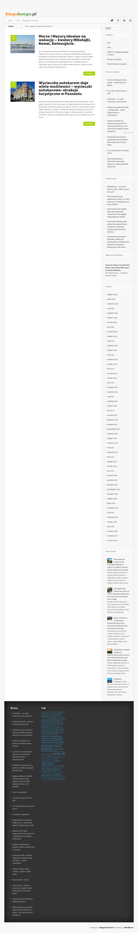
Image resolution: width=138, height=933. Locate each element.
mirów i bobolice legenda (52, 732)
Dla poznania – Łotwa (20, 880)
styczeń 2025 (112, 332)
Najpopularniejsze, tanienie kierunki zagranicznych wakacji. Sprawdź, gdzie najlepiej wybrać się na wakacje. (22, 781)
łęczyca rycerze (58, 779)
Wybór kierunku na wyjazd (117, 64)
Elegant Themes (107, 928)
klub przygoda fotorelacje (50, 726)
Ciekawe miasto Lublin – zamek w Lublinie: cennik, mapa (21, 871)
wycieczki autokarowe (47, 755)
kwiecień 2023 (112, 359)
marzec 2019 (112, 466)
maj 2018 (110, 513)
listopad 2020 (112, 424)
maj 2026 (110, 308)
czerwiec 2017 (112, 536)
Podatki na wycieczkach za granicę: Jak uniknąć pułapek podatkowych (22, 767)
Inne (108, 43)
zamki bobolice (52, 777)
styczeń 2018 (112, 531)
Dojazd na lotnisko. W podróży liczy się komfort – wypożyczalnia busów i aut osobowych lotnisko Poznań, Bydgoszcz (118, 126)
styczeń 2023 (112, 373)
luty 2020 (110, 457)
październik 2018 (113, 489)
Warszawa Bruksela (49, 751)
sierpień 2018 (112, 499)
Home (10, 20)
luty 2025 (110, 327)
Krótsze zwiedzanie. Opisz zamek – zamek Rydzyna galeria (117, 82)
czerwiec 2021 (112, 392)
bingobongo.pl (52, 48)
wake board (58, 749)
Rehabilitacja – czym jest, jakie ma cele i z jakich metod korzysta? (118, 189)
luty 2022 (110, 383)
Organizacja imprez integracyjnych (52, 737)
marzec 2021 (112, 406)
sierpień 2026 (112, 295)
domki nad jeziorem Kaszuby (52, 714)
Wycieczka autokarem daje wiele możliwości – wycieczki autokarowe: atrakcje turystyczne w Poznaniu (65, 88)
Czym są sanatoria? (19, 792)
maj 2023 (110, 355)
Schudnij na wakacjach (20, 814)
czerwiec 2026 (112, 304)
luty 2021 (110, 410)
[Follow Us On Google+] (130, 20)
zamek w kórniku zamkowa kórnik (56, 772)
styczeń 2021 (112, 415)
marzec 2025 (112, 322)
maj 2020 (110, 448)
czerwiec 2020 (112, 443)
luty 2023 (110, 369)
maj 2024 (110, 341)
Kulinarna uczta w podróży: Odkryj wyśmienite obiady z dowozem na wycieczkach (22, 732)
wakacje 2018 (58, 744)
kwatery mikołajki (52, 729)
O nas (17, 20)
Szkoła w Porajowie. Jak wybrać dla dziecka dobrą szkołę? (22, 743)
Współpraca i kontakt (30, 20)
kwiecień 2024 (112, 346)
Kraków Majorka (53, 727)
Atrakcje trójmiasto (46, 712)
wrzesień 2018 (112, 494)
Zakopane (117, 679)
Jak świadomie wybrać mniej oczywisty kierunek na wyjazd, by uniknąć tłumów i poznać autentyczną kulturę (117, 564)
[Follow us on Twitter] (112, 20)
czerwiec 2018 (112, 508)
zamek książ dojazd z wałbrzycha (51, 763)
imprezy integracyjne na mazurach (51, 722)
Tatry (109, 47)
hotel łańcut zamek (57, 719)
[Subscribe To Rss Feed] (124, 20)
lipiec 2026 (111, 299)
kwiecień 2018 (112, 517)
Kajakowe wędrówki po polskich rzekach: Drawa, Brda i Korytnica (23, 847)
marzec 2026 (112, 318)
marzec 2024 (112, 350)
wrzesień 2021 (112, 387)
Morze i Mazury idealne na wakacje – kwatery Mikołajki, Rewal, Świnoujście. (65, 40)
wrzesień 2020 (112, 434)
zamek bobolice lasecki (47, 759)
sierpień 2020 (112, 438)
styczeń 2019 (112, 475)
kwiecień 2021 (112, 401)
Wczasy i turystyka (114, 59)
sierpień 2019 (112, 462)
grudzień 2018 (112, 480)
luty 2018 (110, 526)
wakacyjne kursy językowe (51, 747)
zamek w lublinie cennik (47, 774)
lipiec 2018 (111, 503)
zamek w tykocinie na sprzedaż (51, 775)
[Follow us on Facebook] (118, 20)
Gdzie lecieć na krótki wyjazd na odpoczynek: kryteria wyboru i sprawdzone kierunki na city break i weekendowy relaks (118, 655)
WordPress (129, 928)
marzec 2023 (112, 364)
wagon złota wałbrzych (47, 744)
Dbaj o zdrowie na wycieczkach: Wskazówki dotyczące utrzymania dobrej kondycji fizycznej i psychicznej (117, 623)
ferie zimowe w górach (51, 716)
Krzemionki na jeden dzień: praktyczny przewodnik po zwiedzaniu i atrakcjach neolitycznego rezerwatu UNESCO (117, 227)
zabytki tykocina (60, 757)
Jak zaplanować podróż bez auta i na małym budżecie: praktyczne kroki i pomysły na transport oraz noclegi (118, 594)
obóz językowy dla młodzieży (49, 735)
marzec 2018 (112, 522)
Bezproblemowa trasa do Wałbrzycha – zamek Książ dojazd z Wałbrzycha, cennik (23, 822)
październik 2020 (113, 429)
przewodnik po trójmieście (52, 742)
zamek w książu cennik (50, 771)
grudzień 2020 (112, 420)
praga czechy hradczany (52, 740)
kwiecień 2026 (112, 313)
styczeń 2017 (112, 540)
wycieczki (58, 753)
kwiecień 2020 (112, 452)
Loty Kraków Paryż (57, 731)
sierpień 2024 (112, 336)
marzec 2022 (112, 378)
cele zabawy (54, 713)
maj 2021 (110, 397)
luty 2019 (110, 471)
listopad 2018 (112, 485)
